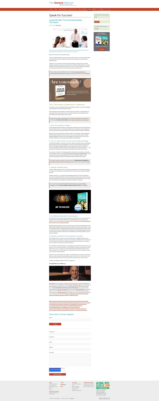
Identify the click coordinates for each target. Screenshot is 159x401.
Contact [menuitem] (94, 9)
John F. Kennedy (67, 305)
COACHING (74, 382)
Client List (51, 387)
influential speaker (81, 301)
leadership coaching (60, 308)
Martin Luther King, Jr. (71, 310)
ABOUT (50, 382)
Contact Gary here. (74, 295)
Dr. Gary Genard (71, 307)
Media (50, 389)
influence (63, 302)
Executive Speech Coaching (89, 386)
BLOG (62, 386)
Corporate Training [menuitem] (72, 9)
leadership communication (79, 304)
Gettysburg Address (69, 302)
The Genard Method (62, 307)
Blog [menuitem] (90, 9)
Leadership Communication (89, 384)
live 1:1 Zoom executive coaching (74, 284)
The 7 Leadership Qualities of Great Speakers (78, 120)
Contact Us (72, 398)
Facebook (100, 399)
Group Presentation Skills (88, 385)
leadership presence (78, 302)
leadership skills (55, 301)
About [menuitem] (55, 9)
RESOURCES (63, 384)
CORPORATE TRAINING (88, 382)
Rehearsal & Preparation (76, 390)
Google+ (107, 399)
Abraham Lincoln (60, 305)
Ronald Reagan (75, 305)
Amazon (87, 73)
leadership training (69, 308)
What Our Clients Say (53, 386)
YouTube (109, 399)
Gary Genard (58, 25)
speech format (69, 304)
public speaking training (64, 301)
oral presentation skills (61, 304)
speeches (58, 302)
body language (73, 301)
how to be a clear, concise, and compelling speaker (75, 153)
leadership (55, 307)
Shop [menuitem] (79, 9)
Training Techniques (53, 384)
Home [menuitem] (51, 9)
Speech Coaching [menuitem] (63, 9)
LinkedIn (98, 29)
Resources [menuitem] (84, 9)
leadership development (81, 310)
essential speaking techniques (59, 310)
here (65, 263)
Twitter (95, 29)
